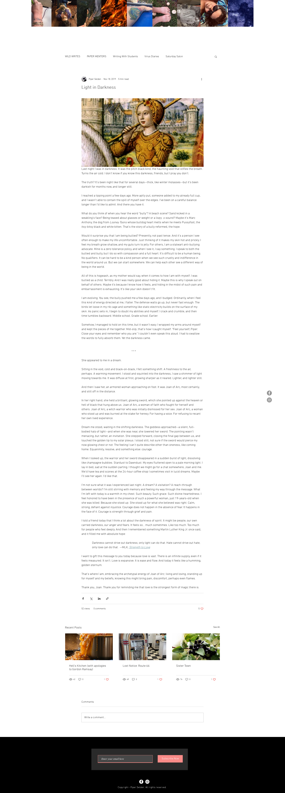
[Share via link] (107, 598)
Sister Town (183, 666)
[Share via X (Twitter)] (91, 598)
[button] (215, 56)
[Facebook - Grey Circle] (269, 393)
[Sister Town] (196, 646)
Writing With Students (125, 56)
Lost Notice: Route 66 (136, 666)
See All (216, 627)
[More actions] (202, 79)
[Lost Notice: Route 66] (142, 646)
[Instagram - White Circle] (147, 782)
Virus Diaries (151, 56)
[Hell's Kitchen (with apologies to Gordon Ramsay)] (89, 646)
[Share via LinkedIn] (99, 598)
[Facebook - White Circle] (141, 782)
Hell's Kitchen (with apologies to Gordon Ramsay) (87, 667)
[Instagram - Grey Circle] (269, 399)
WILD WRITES (72, 56)
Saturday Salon (174, 56)
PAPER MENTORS (96, 56)
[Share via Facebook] (83, 598)
